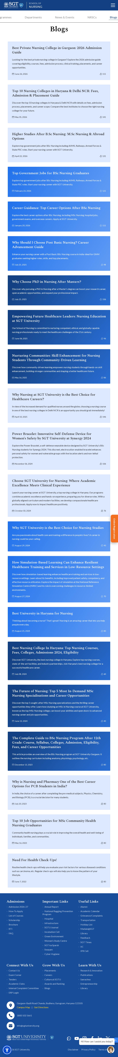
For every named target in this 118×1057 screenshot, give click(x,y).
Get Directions (41, 1007)
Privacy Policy (88, 1049)
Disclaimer (73, 1049)
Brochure (13, 924)
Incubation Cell (51, 931)
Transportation (87, 920)
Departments (33, 17)
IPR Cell (84, 951)
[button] (7, 1050)
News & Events (64, 17)
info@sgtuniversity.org (28, 1025)
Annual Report (51, 906)
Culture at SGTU (52, 979)
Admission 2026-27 (18, 906)
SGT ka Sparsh (51, 945)
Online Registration (114, 528)
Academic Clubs (17, 983)
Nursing (35, 5)
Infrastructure (51, 923)
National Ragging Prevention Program (57, 913)
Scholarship (14, 920)
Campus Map (23, 1007)
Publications (86, 975)
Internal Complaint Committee (24, 988)
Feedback (85, 937)
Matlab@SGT (87, 928)
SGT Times (86, 942)
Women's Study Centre (55, 940)
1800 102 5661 (24, 1015)
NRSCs (92, 17)
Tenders (13, 979)
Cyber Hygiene (51, 954)
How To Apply (16, 911)
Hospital (48, 918)
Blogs (113, 17)
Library (84, 933)
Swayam (48, 949)
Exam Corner (15, 975)
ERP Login (14, 992)
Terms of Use (104, 1049)
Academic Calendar (90, 911)
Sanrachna (85, 979)
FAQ (11, 933)
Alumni (83, 906)
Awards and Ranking (54, 983)
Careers (48, 975)
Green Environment (53, 936)
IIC (81, 946)
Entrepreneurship (88, 983)
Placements (50, 970)
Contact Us (14, 970)
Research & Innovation (91, 970)
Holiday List (86, 924)
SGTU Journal (51, 927)
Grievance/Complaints (91, 915)
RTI (10, 928)
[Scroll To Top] (115, 1040)
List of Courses (16, 915)
